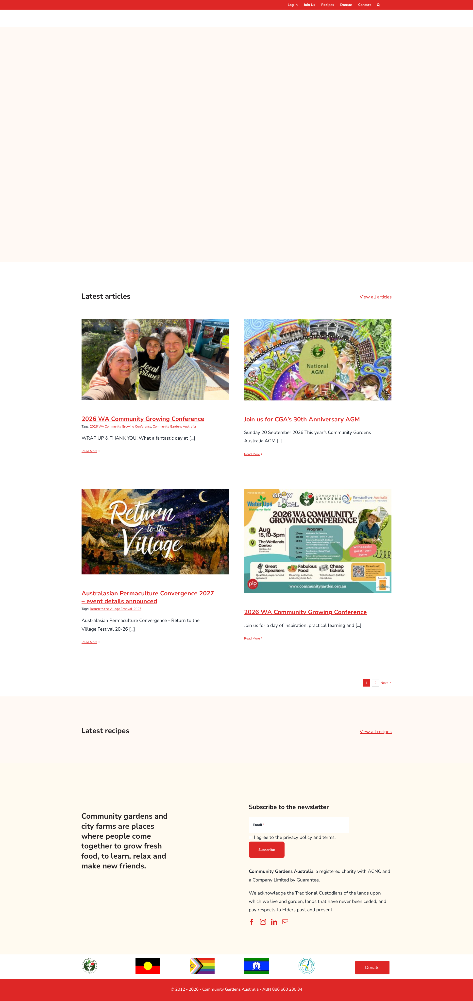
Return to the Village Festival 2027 (115, 609)
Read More (89, 451)
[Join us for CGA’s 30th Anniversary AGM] (317, 359)
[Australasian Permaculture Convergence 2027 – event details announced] (155, 531)
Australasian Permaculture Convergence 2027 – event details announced (155, 523)
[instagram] (263, 922)
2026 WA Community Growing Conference (155, 354)
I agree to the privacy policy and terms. (295, 837)
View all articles (376, 297)
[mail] (285, 922)
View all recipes (376, 732)
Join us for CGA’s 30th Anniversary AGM (318, 355)
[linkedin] (274, 922)
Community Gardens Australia (174, 426)
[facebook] (252, 922)
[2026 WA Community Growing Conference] (155, 359)
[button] (378, 5)
